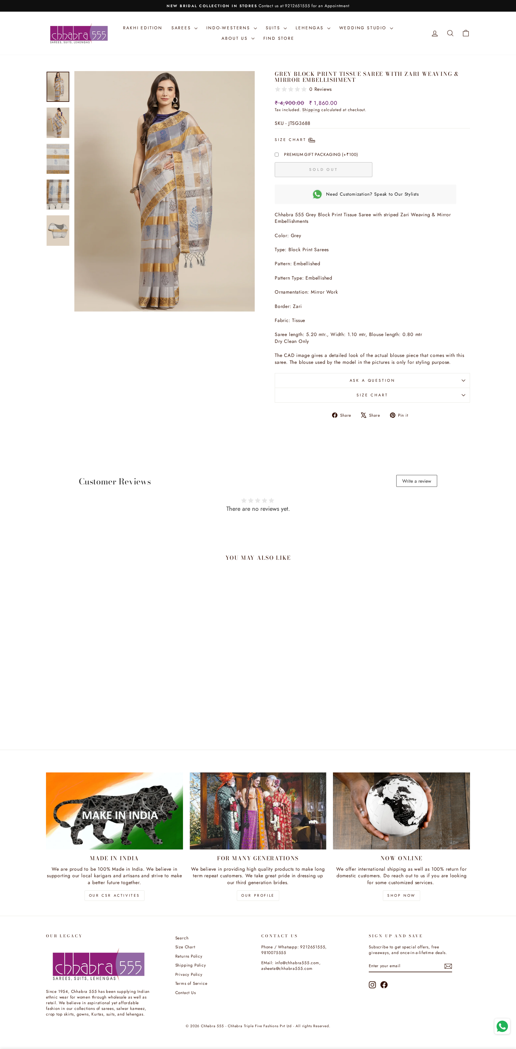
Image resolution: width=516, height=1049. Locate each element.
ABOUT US (236, 38)
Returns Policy (188, 956)
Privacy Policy (188, 974)
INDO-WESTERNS (229, 28)
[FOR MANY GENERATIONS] (258, 810)
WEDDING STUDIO (363, 28)
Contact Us (185, 993)
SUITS (274, 28)
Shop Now (401, 895)
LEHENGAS (310, 28)
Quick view (96, 695)
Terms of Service (191, 983)
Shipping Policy (190, 965)
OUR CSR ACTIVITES (114, 895)
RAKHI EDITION (142, 28)
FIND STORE (278, 38)
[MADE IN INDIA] (114, 810)
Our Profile (258, 895)
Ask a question (372, 380)
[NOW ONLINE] (401, 810)
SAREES (182, 28)
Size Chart (372, 395)
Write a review (416, 481)
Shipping (311, 110)
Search (182, 938)
